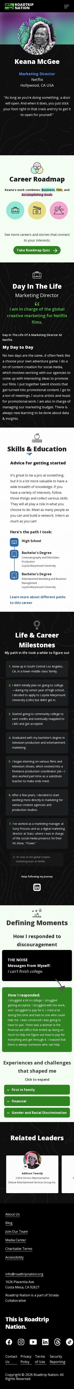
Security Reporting (57, 1359)
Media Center (15, 1240)
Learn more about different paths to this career (38, 600)
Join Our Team (16, 1231)
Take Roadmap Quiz (33, 250)
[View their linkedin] (37, 887)
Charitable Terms (18, 1248)
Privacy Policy (26, 1359)
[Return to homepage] (19, 6)
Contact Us (11, 1359)
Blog (9, 1223)
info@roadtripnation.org (24, 1274)
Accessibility (14, 1257)
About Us (12, 1214)
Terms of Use (40, 1359)
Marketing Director (37, 73)
